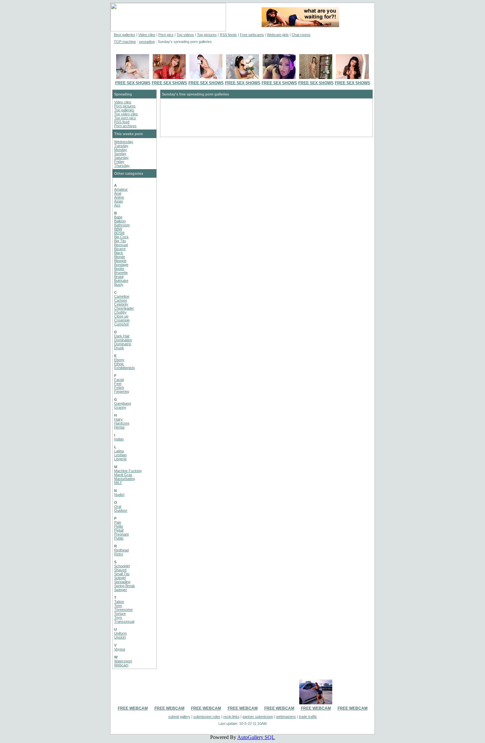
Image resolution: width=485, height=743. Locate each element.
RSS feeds (228, 35)
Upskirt (120, 637)
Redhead (121, 550)
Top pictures (207, 35)
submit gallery (179, 717)
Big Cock (121, 237)
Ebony (119, 360)
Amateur (121, 189)
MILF (118, 483)
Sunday (120, 154)
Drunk (119, 348)
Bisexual (121, 245)
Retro (118, 554)
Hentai (119, 427)
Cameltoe (121, 296)
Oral (117, 506)
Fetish (119, 388)
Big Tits (120, 241)
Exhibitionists (124, 368)
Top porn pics (125, 118)
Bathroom (122, 225)
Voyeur (119, 649)
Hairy (118, 419)
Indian (119, 439)
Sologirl (120, 578)
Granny (120, 407)
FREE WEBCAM (133, 708)
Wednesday (123, 142)
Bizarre (120, 249)
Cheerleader (124, 308)
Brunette (121, 273)
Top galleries (124, 110)
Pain (117, 522)
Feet (117, 384)
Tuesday (121, 146)
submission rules (206, 717)
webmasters (286, 717)
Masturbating (124, 479)
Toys (118, 617)
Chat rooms (301, 35)
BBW (118, 229)
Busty (118, 284)
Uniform (120, 633)
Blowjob (120, 261)
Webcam (121, 665)
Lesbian (120, 455)
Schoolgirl (122, 566)
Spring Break (124, 586)
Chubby (120, 312)
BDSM (119, 233)
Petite (118, 526)
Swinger (120, 590)
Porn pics (166, 35)
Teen (118, 606)
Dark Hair (122, 336)
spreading (147, 42)
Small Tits (122, 574)
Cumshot (121, 324)
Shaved (120, 570)
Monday (120, 150)
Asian (118, 201)
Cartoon (120, 300)
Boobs (119, 269)
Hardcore (121, 423)
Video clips (146, 35)
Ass (117, 205)
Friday (119, 162)
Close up (121, 316)
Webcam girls (278, 35)
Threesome (123, 610)
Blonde (119, 257)
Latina (119, 451)
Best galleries (124, 35)
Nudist (119, 495)
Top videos (185, 35)
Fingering (121, 391)
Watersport (123, 661)
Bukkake (121, 280)
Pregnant (121, 534)
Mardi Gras (123, 475)
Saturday (121, 158)
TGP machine (125, 42)
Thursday (122, 165)
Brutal (118, 277)
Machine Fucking (128, 471)
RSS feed (121, 122)
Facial (119, 380)
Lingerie (120, 459)
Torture (120, 613)
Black (118, 253)
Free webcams (252, 35)
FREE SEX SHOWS (132, 83)
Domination (123, 340)
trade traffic (308, 717)
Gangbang (122, 403)
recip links (231, 717)
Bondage (121, 265)
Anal (117, 193)
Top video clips (126, 114)
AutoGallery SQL (256, 737)
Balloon (120, 221)
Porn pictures (125, 106)
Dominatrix (122, 344)
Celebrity (121, 304)
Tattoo (119, 602)
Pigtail (118, 530)
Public (119, 538)
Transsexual (124, 621)
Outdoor (120, 510)
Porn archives (125, 126)
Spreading (122, 582)
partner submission (257, 717)
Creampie (122, 320)
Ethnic (119, 364)
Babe (118, 217)
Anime (119, 197)
